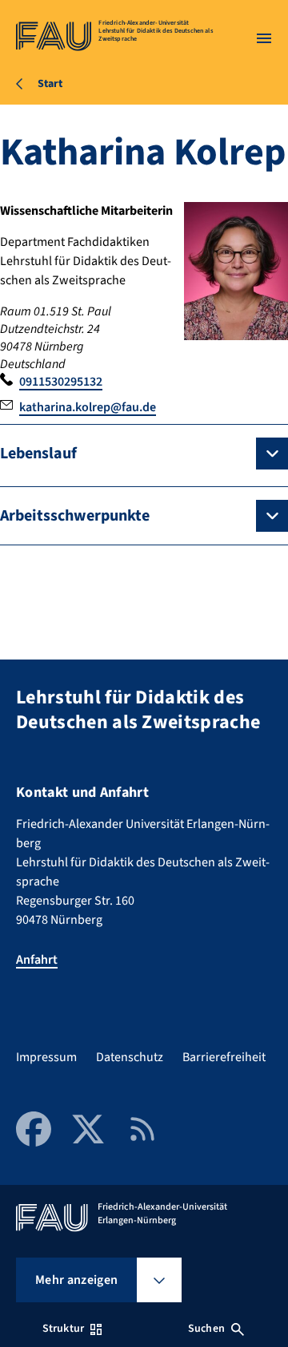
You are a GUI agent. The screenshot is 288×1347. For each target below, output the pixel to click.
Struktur (63, 1329)
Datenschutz (129, 1057)
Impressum (46, 1057)
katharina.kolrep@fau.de (87, 407)
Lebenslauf (38, 453)
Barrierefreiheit (224, 1057)
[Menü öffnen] (264, 38)
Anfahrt (37, 960)
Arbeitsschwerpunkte (75, 516)
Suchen (206, 1329)
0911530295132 (60, 381)
